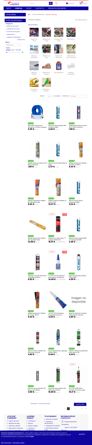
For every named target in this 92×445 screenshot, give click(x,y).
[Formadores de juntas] (58, 32)
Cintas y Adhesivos (38, 14)
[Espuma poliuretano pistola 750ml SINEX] (78, 262)
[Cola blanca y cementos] (34, 82)
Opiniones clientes (14, 426)
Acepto (82, 434)
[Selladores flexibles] (34, 65)
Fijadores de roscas (13, 26)
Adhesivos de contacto (46, 73)
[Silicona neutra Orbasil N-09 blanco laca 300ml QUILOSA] (37, 375)
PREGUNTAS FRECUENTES (57, 8)
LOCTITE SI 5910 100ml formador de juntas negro (77, 389)
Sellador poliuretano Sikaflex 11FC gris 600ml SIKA (36, 239)
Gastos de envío (14, 421)
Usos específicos (58, 72)
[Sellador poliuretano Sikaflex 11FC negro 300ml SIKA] (37, 299)
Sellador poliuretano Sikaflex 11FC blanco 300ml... (77, 164)
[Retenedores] (71, 32)
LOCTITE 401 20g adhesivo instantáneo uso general (56, 276)
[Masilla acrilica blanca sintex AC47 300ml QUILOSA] (78, 112)
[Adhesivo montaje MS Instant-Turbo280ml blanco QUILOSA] (37, 262)
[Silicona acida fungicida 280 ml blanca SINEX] (58, 112)
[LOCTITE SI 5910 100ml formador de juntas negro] (78, 375)
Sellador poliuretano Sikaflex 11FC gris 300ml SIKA (36, 201)
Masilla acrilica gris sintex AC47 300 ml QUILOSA (37, 164)
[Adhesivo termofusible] (71, 65)
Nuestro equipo (33, 426)
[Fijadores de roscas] (34, 32)
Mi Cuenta (71, 3)
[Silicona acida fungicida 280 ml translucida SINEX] (78, 224)
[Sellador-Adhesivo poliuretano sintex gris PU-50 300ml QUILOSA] (78, 337)
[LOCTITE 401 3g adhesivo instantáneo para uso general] (58, 299)
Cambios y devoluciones (48, 422)
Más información (6, 442)
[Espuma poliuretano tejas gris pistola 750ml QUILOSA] (58, 337)
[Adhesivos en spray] (46, 49)
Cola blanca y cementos (34, 90)
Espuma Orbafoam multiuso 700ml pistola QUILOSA (78, 314)
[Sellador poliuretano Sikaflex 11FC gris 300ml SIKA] (37, 187)
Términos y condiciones (31, 429)
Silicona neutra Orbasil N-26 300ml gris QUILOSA (36, 351)
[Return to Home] (29, 14)
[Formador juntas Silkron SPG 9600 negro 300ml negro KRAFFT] (58, 375)
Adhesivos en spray (46, 56)
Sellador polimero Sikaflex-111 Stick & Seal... (57, 201)
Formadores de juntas (13, 31)
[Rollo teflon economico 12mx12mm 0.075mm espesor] (37, 112)
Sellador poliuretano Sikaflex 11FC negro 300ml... (36, 314)
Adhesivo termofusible (71, 73)
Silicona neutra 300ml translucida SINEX (76, 201)
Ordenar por (66, 96)
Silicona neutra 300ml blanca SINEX (57, 164)
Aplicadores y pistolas (46, 90)
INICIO (9, 8)
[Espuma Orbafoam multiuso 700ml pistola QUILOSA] (78, 299)
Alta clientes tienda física (51, 429)
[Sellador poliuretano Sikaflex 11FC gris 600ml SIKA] (37, 224)
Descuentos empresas (16, 428)
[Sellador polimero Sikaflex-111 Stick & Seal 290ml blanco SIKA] (58, 187)
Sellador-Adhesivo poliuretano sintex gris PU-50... (78, 351)
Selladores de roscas (13, 29)
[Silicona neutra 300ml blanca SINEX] (58, 149)
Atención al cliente (52, 419)
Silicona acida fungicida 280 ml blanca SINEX (57, 126)
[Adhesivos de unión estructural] (71, 49)
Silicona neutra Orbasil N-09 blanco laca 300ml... (36, 389)
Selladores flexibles (34, 73)
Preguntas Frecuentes (53, 426)
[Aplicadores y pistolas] (46, 82)
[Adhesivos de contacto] (46, 65)
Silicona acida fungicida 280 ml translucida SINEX (78, 239)
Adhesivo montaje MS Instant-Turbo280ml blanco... (37, 276)
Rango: (8, 50)
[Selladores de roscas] (46, 32)
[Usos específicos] (58, 65)
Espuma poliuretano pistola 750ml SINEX (77, 276)
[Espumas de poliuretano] (58, 49)
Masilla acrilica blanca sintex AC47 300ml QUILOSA (78, 126)
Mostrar (42, 96)
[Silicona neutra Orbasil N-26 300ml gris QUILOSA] (37, 337)
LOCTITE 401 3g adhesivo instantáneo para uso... (56, 314)
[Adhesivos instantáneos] (34, 49)
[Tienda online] (14, 3)
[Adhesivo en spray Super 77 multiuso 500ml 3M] (58, 224)
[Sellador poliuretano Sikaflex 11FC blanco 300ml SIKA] (78, 149)
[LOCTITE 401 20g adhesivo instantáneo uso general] (58, 262)
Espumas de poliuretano (58, 56)
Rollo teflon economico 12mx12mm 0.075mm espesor (37, 126)
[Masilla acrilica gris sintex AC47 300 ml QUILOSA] (37, 149)
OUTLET (29, 8)
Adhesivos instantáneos (14, 37)
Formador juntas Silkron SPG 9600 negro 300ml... (57, 389)
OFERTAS (18, 8)
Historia (30, 423)
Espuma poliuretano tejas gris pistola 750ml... (57, 351)
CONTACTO (39, 8)
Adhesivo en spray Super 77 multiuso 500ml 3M (57, 239)
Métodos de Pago (14, 423)
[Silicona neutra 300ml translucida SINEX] (78, 187)
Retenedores (11, 34)
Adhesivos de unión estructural (71, 56)
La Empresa (31, 421)
